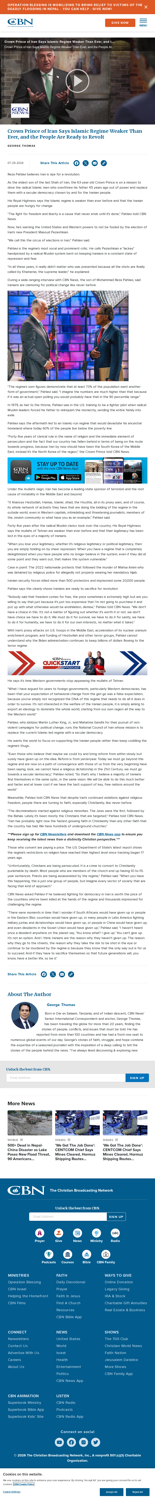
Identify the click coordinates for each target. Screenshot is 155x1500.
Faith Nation (115, 1353)
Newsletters (18, 1339)
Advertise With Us (24, 1353)
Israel (61, 1353)
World (61, 1346)
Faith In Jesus (68, 1296)
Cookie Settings (11, 1492)
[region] (77, 1484)
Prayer (61, 1289)
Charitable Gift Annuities (126, 1303)
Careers (14, 1360)
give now (120, 23)
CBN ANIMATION (23, 1396)
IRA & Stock (115, 1296)
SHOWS (112, 1332)
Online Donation (119, 1282)
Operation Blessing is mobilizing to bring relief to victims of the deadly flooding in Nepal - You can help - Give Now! (75, 7)
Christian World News (123, 1346)
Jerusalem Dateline (121, 1360)
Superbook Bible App (26, 1409)
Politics (62, 1374)
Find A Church (68, 1303)
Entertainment (68, 1367)
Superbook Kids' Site (26, 1416)
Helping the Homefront (28, 1296)
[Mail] (95, 163)
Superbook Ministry (24, 1402)
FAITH (61, 1275)
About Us (16, 1367)
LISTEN (62, 1396)
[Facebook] (77, 163)
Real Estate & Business (125, 1310)
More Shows (115, 1367)
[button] (141, 23)
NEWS (61, 1332)
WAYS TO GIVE (118, 1275)
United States (68, 1339)
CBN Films (17, 1303)
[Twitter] (86, 163)
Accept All (111, 1492)
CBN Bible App (69, 1317)
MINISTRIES (18, 1275)
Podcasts (64, 1409)
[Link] (104, 163)
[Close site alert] (145, 7)
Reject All (138, 1492)
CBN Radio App (70, 1416)
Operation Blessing (24, 1282)
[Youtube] (59, 1442)
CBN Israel (17, 1289)
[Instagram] (83, 1442)
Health (62, 1360)
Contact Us (18, 1346)
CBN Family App (119, 1374)
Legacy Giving (117, 1289)
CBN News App (69, 1381)
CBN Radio (66, 1402)
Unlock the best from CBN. (28, 1069)
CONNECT (17, 1332)
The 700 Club (116, 1339)
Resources (65, 1310)
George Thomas (22, 146)
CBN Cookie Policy (24, 1484)
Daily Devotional (70, 1282)
